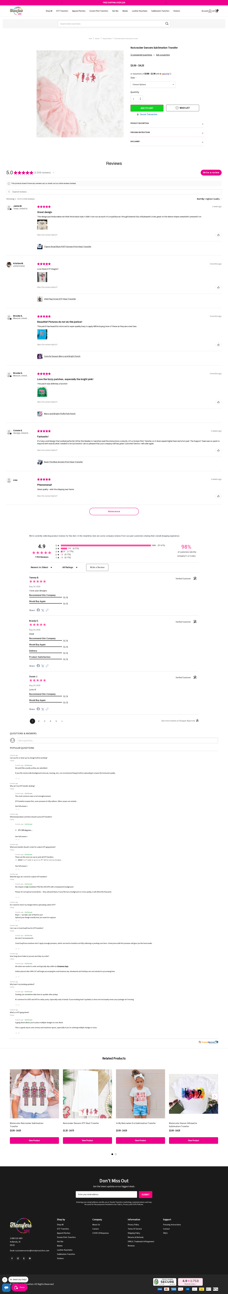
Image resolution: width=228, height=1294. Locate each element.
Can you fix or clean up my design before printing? (29, 758)
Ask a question (163, 54)
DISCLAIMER (166, 141)
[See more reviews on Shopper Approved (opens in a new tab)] (47, 610)
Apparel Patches (63, 1233)
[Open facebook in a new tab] (12, 1258)
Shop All (60, 1224)
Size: (133, 77)
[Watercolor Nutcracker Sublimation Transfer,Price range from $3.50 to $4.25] (34, 1094)
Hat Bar (60, 1241)
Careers (95, 1229)
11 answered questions (141, 54)
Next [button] (166, 3)
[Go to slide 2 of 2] (116, 1154)
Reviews (131, 1245)
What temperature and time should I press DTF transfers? (31, 817)
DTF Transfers (63, 1229)
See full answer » (21, 806)
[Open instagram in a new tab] (18, 1258)
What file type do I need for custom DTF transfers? (28, 877)
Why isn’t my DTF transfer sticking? (22, 786)
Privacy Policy (133, 1224)
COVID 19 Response (100, 1233)
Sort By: (201, 199)
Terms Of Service (135, 1229)
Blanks (60, 1245)
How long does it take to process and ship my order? (29, 956)
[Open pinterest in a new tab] (30, 1258)
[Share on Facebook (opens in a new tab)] (38, 610)
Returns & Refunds (136, 1237)
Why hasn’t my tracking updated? (22, 984)
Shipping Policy (134, 1233)
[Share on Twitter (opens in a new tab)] (42, 610)
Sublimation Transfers (66, 1254)
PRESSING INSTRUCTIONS (166, 132)
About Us (96, 1224)
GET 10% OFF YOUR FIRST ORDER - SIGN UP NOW (114, 2)
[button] (167, 73)
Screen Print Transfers (66, 1237)
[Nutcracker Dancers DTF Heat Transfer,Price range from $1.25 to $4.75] (87, 1094)
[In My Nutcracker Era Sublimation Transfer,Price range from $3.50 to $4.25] (140, 1094)
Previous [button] (62, 3)
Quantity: (134, 92)
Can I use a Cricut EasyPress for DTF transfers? (26, 928)
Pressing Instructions (172, 1224)
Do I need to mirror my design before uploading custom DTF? (33, 905)
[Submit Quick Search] (167, 23)
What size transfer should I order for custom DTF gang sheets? (33, 847)
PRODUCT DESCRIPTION (166, 123)
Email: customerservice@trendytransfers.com (29, 1250)
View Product (34, 1140)
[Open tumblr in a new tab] (24, 1258)
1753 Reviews (44, 557)
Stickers (60, 1258)
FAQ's (165, 1233)
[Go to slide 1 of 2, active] (112, 1154)
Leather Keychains (64, 1250)
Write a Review (97, 567)
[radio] (114, 545)
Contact (166, 1229)
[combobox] (114, 23)
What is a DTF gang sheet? (19, 1012)
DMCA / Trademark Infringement (141, 1241)
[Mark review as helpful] (218, 235)
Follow (12, 761)
